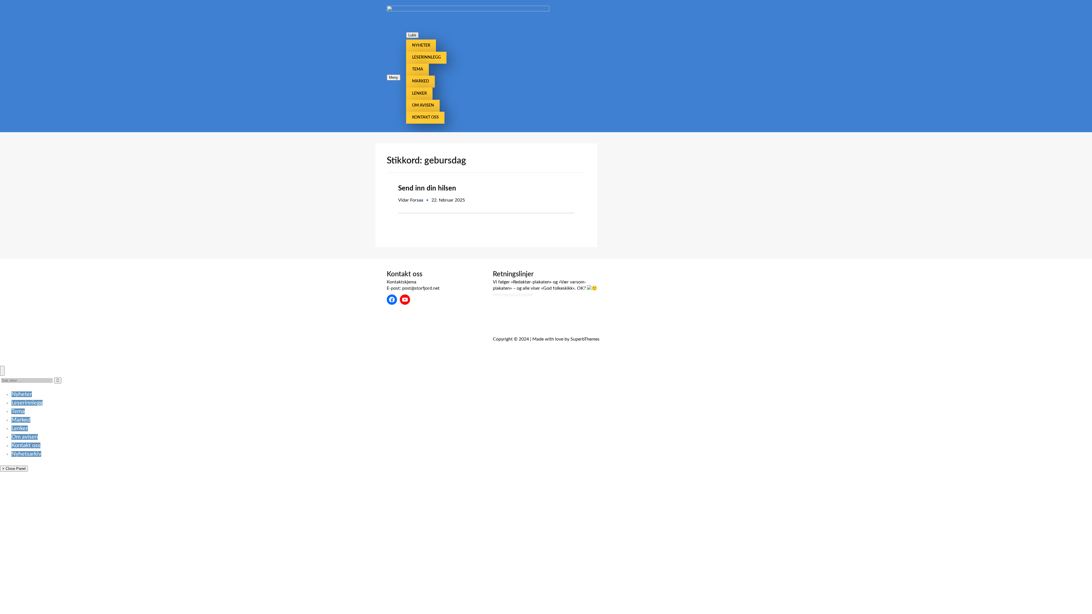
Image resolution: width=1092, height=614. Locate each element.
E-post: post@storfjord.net (413, 288)
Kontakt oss (25, 445)
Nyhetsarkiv (26, 454)
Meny (393, 77)
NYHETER (421, 45)
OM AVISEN (423, 105)
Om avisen (24, 437)
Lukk (412, 35)
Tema (18, 411)
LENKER (419, 94)
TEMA (417, 69)
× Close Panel (14, 468)
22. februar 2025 (448, 200)
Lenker (19, 428)
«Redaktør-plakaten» (531, 282)
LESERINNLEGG (426, 57)
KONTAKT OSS (425, 117)
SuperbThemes (584, 339)
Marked (20, 420)
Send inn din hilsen (427, 188)
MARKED (420, 81)
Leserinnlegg (27, 403)
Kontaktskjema (401, 282)
